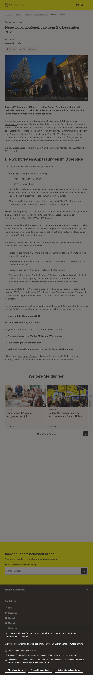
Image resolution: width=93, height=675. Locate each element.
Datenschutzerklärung (72, 643)
